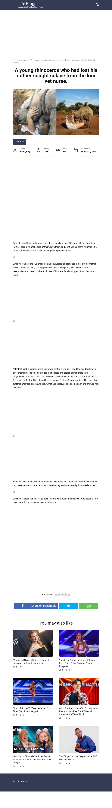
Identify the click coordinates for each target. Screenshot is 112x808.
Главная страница (21, 60)
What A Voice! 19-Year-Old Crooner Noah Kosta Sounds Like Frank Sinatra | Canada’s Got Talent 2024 (78, 711)
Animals (20, 141)
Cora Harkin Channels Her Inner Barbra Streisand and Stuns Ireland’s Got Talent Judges (32, 759)
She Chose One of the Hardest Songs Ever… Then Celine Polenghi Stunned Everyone (77, 663)
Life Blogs (27, 3)
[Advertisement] (56, 36)
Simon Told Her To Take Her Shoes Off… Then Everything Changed (32, 710)
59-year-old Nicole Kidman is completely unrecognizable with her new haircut (32, 662)
